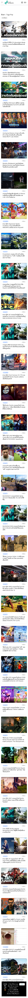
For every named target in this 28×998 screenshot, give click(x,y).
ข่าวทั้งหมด (4, 17)
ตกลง (22, 984)
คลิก (8, 992)
